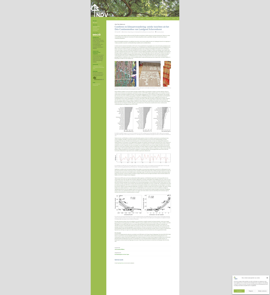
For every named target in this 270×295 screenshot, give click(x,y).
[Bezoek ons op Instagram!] (96, 34)
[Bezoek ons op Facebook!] (94, 34)
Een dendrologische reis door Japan (122, 253)
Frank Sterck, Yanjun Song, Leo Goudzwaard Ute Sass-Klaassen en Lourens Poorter (138, 31)
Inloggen (95, 22)
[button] (267, 278)
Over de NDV (121, 18)
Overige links (95, 85)
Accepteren (239, 291)
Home (116, 18)
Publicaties (148, 18)
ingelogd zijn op (121, 263)
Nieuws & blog (129, 18)
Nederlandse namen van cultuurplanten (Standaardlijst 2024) (98, 67)
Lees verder (99, 61)
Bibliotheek (161, 18)
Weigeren (251, 291)
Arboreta (154, 18)
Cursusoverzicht (96, 29)
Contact (173, 18)
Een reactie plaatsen (160, 31)
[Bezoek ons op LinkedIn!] (99, 34)
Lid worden (167, 18)
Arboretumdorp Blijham (119, 248)
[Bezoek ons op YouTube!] (98, 34)
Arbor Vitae (117, 24)
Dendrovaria (122, 24)
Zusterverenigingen (96, 83)
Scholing (141, 18)
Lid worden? (95, 30)
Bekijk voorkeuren (262, 291)
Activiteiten (136, 18)
